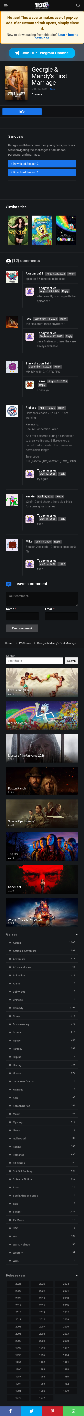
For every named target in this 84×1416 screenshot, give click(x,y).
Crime (16, 1016)
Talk (15, 1203)
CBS (52, 88)
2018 (66, 1298)
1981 (18, 1390)
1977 (42, 1397)
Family (16, 1040)
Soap (16, 1187)
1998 (42, 1348)
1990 (18, 1369)
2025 (42, 1283)
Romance (18, 1154)
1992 (42, 1362)
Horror (17, 1073)
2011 (18, 1319)
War (15, 1236)
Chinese (18, 999)
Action (17, 942)
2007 (42, 1326)
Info (22, 111)
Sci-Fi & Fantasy (22, 1171)
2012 (66, 1312)
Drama (17, 1032)
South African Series (25, 1195)
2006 (66, 1326)
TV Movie (18, 1220)
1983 (42, 1383)
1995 (42, 1355)
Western (18, 1252)
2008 (18, 1326)
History (17, 1065)
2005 (18, 1333)
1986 (42, 1376)
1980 (42, 1390)
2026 (18, 1283)
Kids (15, 1097)
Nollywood (19, 1138)
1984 (18, 1383)
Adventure (19, 959)
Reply (72, 273)
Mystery (17, 1122)
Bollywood (19, 991)
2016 (42, 1305)
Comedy (37, 94)
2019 (42, 1298)
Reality (17, 1146)
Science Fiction (22, 1179)
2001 (42, 1340)
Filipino (17, 1056)
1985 (66, 1376)
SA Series (19, 1163)
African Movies (22, 967)
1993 (18, 1362)
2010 (42, 1319)
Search (10, 656)
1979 (66, 1390)
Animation (19, 975)
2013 (42, 1312)
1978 (18, 1397)
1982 (66, 1383)
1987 (18, 1376)
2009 (66, 1319)
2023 (18, 1290)
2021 (66, 1290)
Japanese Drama (23, 1081)
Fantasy (17, 1048)
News (16, 1130)
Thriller (17, 1211)
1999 (18, 1348)
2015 (66, 1305)
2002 (18, 1340)
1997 (66, 1348)
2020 (18, 1298)
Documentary (21, 1024)
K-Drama (18, 1089)
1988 (66, 1369)
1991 (66, 1362)
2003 (66, 1333)
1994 (66, 1355)
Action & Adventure (24, 950)
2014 (18, 1312)
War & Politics (21, 1244)
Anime (17, 983)
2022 (42, 1290)
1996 (18, 1355)
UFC (15, 1228)
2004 (42, 1333)
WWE (16, 1260)
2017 (18, 1305)
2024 (66, 1283)
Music (16, 1114)
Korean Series (21, 1105)
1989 (42, 1369)
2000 (66, 1340)
